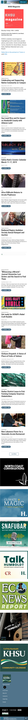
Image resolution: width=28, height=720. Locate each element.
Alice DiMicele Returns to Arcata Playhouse (11, 193)
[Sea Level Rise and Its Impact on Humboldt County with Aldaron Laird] (13, 106)
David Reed (3, 35)
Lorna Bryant (21, 33)
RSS (5, 54)
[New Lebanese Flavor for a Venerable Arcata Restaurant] (13, 420)
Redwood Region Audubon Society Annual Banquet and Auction (12, 232)
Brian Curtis (9, 35)
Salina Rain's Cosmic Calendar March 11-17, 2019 (13, 161)
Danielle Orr (15, 33)
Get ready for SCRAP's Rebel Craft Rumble (13, 315)
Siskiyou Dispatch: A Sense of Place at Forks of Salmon (13, 354)
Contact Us (5, 696)
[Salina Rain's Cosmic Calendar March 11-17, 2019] (13, 148)
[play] (2, 718)
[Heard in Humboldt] (14, 627)
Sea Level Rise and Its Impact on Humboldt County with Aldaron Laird (13, 120)
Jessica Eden (9, 33)
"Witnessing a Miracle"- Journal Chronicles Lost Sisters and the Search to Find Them (13, 275)
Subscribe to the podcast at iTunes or (13, 52)
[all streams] (26, 718)
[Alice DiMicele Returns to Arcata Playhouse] (13, 181)
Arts (2, 190)
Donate (24, 2)
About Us (5, 693)
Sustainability (4, 389)
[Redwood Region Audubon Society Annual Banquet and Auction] (13, 218)
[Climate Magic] (14, 503)
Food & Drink (3, 429)
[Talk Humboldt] (14, 565)
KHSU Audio (3, 157)
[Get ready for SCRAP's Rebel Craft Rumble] (13, 303)
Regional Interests (4, 78)
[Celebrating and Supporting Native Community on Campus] (13, 68)
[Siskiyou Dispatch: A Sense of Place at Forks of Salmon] (13, 342)
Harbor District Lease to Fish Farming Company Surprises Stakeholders (13, 393)
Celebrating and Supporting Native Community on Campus (13, 81)
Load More (14, 454)
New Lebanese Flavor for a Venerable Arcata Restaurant (13, 432)
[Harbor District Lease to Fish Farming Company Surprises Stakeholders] (13, 380)
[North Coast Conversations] (14, 472)
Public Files (5, 699)
